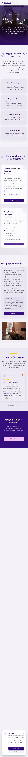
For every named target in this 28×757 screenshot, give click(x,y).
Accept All (16, 748)
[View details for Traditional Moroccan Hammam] (14, 184)
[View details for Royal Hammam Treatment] (14, 228)
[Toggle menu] (25, 2)
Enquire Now (14, 313)
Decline (16, 752)
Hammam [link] (16, 14)
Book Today (14, 439)
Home (10, 14)
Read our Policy (16, 744)
